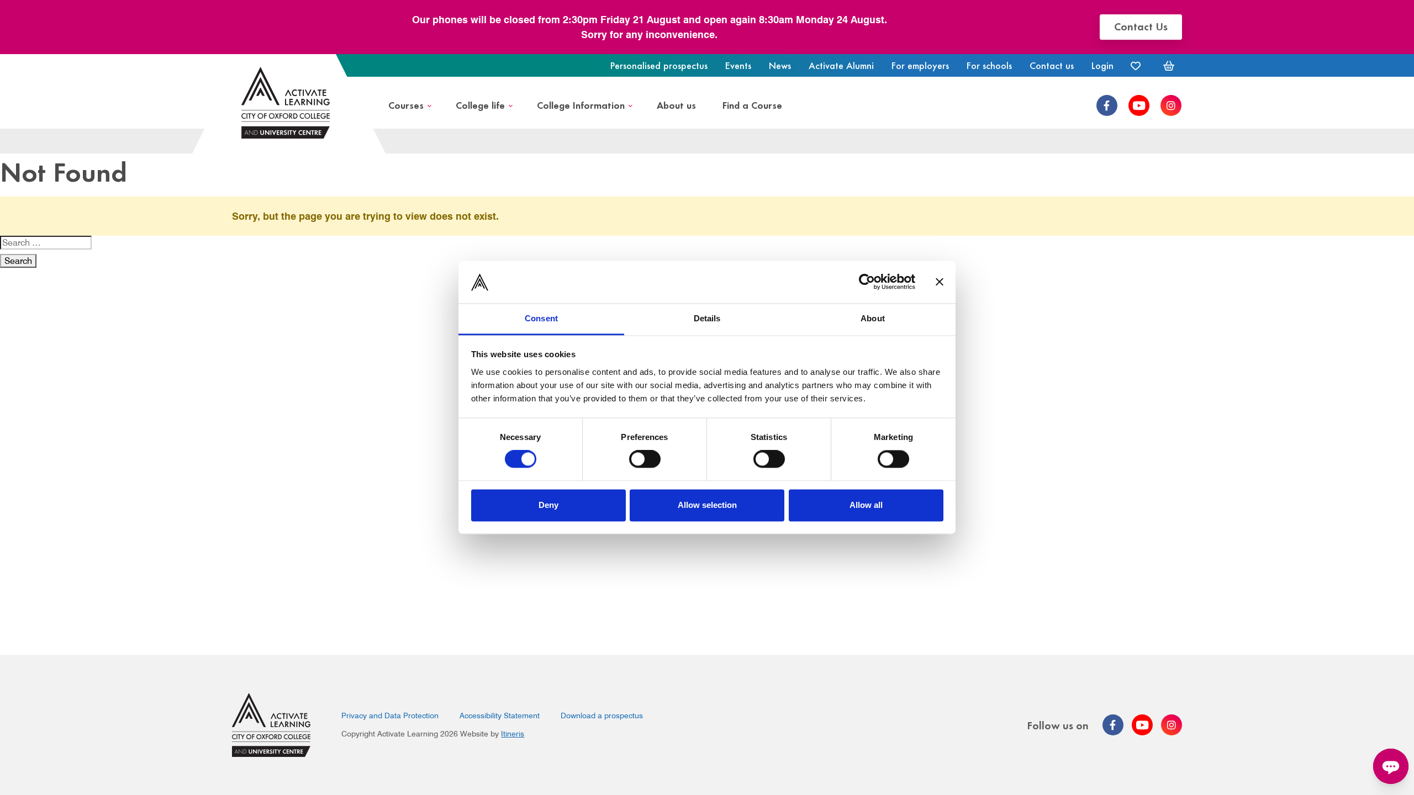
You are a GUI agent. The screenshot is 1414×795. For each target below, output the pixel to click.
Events (738, 65)
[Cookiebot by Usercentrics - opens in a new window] (867, 282)
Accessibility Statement (500, 715)
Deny (548, 505)
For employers (920, 65)
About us (676, 105)
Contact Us (1141, 25)
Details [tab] (707, 318)
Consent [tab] (541, 318)
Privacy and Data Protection (390, 715)
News (780, 65)
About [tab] (873, 318)
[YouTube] (1138, 105)
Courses (406, 105)
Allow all (866, 505)
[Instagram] (1170, 105)
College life (480, 105)
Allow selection (707, 505)
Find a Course (752, 105)
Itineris (512, 733)
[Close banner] (939, 282)
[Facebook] (1106, 105)
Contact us (1052, 65)
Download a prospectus (602, 715)
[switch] (645, 459)
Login (1102, 65)
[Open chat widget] (1390, 766)
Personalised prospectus (659, 65)
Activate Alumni (841, 65)
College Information (581, 105)
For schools (989, 65)
